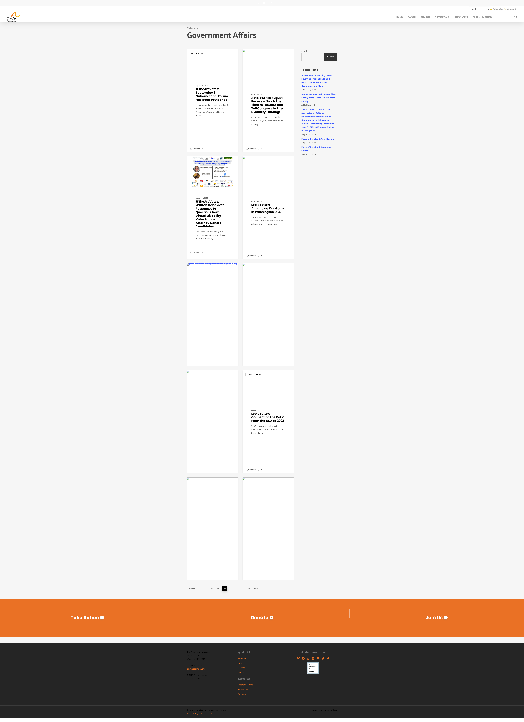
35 (218, 589)
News (240, 663)
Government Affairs (256, 160)
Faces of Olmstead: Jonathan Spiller (316, 149)
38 (237, 589)
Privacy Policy (192, 714)
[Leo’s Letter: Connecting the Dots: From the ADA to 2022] (268, 421)
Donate (259, 618)
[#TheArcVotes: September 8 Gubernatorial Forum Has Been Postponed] (212, 100)
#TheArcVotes (198, 53)
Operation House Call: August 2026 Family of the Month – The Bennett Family (318, 98)
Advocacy (243, 694)
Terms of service (207, 714)
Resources (243, 689)
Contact (242, 672)
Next (256, 589)
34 (212, 589)
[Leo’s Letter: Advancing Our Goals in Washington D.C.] (268, 207)
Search (304, 51)
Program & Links (245, 684)
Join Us (434, 618)
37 (231, 589)
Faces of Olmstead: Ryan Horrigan (318, 139)
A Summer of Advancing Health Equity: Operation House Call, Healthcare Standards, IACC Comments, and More (316, 80)
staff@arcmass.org (196, 669)
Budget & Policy (254, 53)
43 (249, 589)
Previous (192, 589)
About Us (242, 658)
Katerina (196, 148)
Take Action (85, 618)
